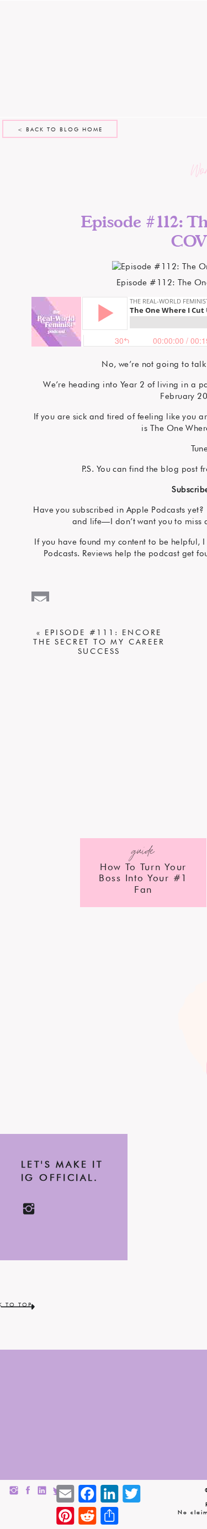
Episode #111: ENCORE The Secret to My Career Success (98, 642)
